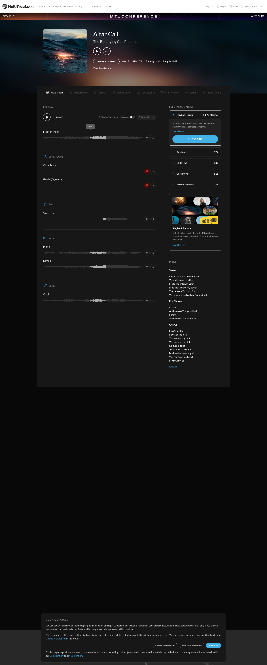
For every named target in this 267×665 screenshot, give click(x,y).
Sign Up (210, 6)
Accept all (213, 645)
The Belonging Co (107, 41)
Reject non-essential (192, 645)
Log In (223, 6)
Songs (56, 6)
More (107, 6)
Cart (235, 6)
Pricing (78, 6)
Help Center (251, 6)
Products (44, 6)
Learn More (178, 131)
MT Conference (93, 6)
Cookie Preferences (56, 638)
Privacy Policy (75, 655)
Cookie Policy (57, 655)
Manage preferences (165, 645)
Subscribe (195, 139)
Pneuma (131, 41)
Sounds (67, 6)
